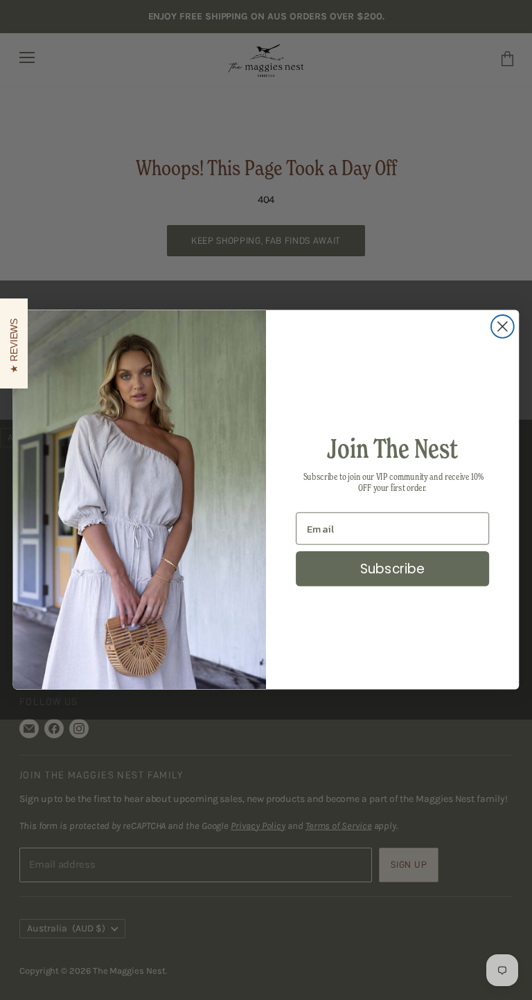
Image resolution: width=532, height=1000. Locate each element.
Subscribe (392, 569)
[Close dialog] (502, 326)
